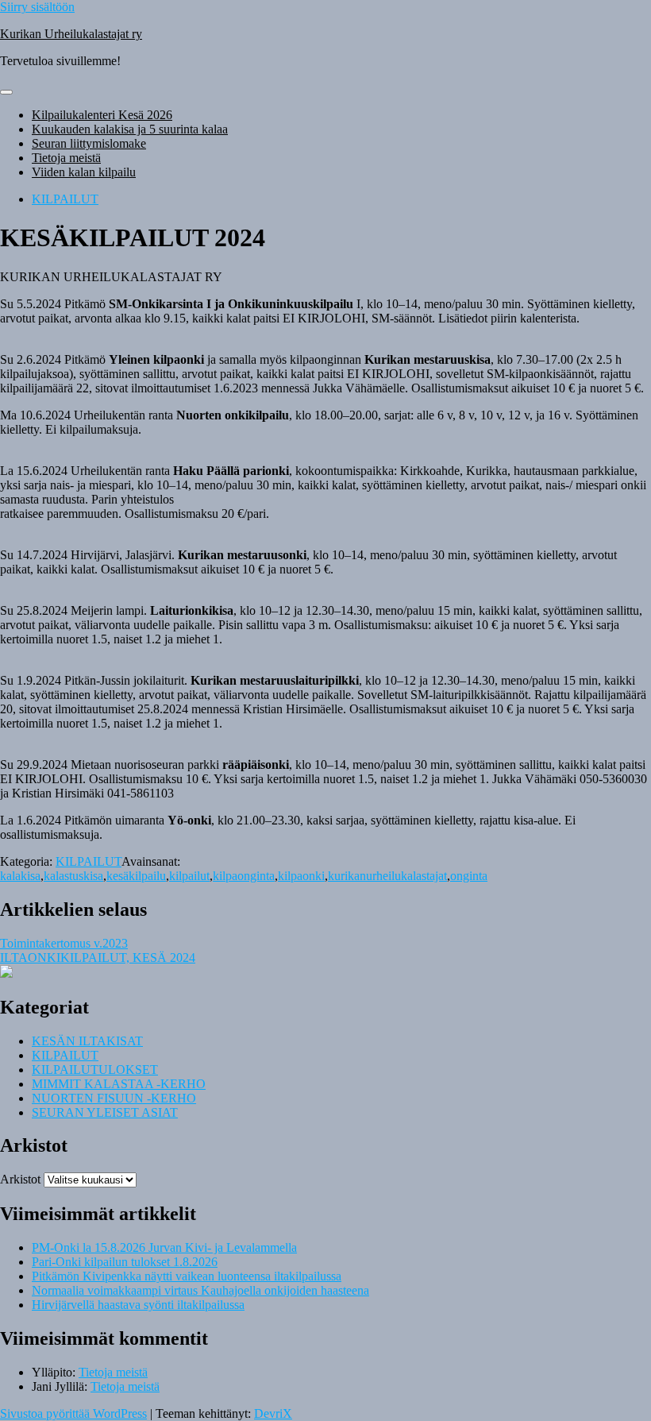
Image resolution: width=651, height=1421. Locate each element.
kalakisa (20, 875)
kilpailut (189, 875)
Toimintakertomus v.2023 (64, 943)
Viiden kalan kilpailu (84, 172)
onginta (468, 875)
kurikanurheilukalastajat (387, 875)
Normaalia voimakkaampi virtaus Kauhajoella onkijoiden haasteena (200, 1290)
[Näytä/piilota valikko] (6, 92)
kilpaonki (301, 875)
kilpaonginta (244, 875)
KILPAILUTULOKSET (95, 1069)
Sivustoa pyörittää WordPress (73, 1413)
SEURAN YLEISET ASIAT (105, 1112)
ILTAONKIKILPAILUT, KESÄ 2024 (97, 957)
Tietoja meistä (66, 157)
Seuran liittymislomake (89, 143)
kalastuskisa (73, 875)
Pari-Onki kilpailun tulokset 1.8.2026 (125, 1261)
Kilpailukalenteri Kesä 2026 (102, 115)
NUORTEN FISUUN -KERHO (114, 1098)
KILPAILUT (65, 199)
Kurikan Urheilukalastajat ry (71, 34)
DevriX (273, 1413)
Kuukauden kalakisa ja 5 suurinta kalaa (130, 129)
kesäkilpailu (136, 875)
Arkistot (20, 1179)
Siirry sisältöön (37, 7)
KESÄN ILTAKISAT (87, 1041)
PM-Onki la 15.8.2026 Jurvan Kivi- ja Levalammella (164, 1247)
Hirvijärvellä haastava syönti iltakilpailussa (138, 1304)
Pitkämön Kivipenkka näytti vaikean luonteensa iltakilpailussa (186, 1276)
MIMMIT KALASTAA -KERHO (119, 1084)
